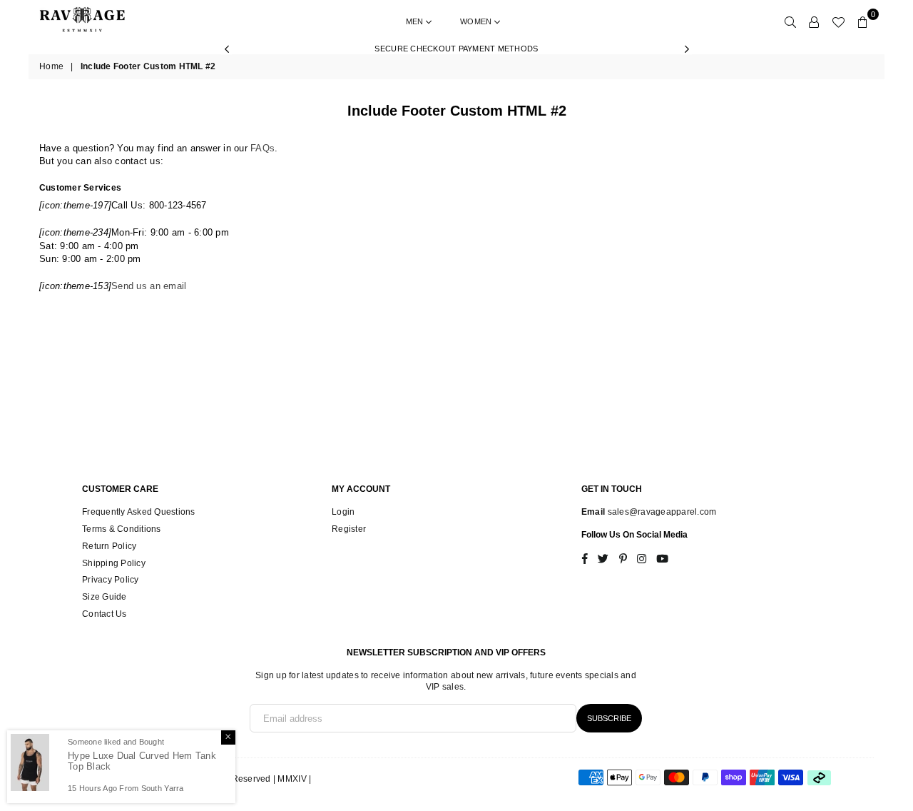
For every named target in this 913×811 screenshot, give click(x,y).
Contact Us (104, 614)
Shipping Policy (114, 563)
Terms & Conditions (121, 529)
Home (51, 66)
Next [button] (686, 49)
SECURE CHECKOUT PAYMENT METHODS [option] (456, 48)
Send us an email (148, 286)
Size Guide (104, 597)
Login (343, 512)
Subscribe (609, 718)
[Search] (790, 21)
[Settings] (813, 21)
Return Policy (109, 546)
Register (349, 529)
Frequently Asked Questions (138, 512)
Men (416, 21)
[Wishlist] (838, 21)
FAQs (262, 148)
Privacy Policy (110, 580)
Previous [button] (226, 49)
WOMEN (477, 21)
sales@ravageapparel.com (660, 512)
